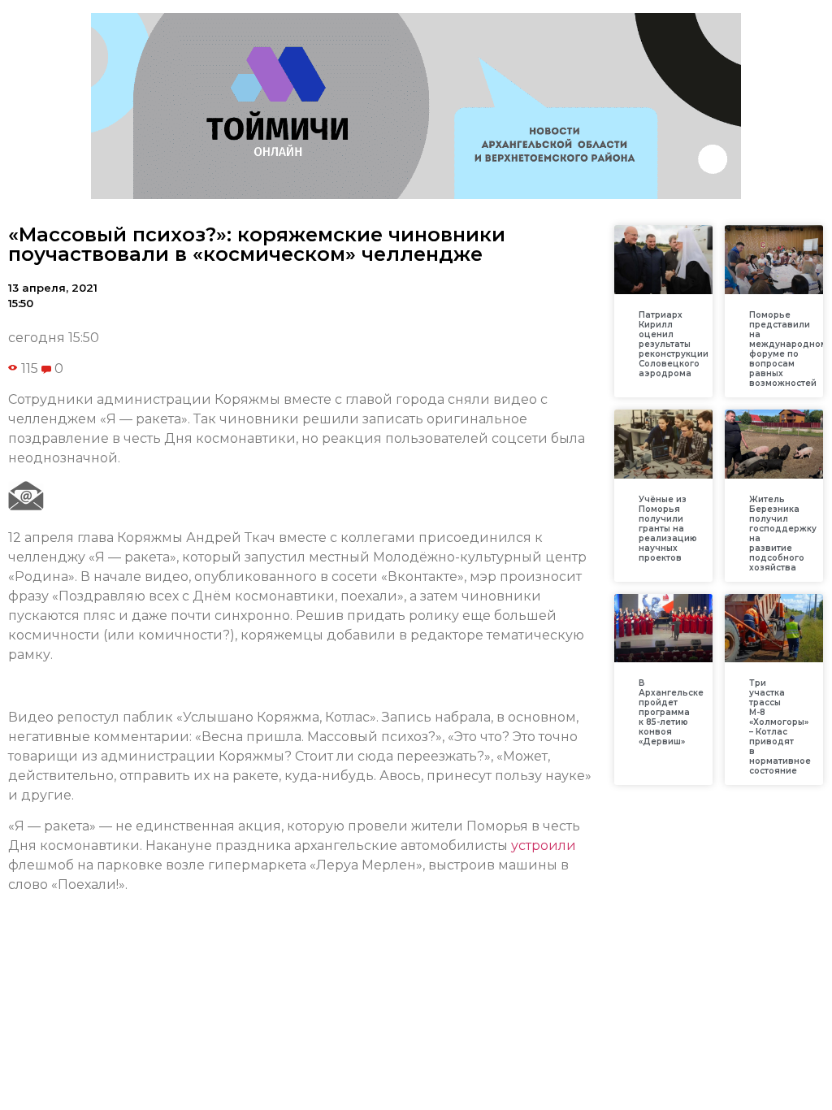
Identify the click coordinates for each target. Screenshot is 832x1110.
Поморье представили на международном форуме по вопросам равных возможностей (788, 349)
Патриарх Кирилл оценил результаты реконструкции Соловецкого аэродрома (673, 344)
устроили (543, 845)
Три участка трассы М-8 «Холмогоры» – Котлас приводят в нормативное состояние (780, 727)
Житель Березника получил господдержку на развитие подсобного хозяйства (783, 533)
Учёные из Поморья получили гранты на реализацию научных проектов (668, 528)
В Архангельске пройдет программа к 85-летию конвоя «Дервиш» (671, 712)
